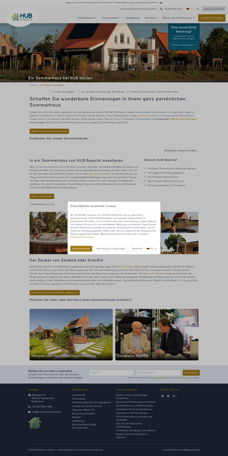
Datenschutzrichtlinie (82, 237)
